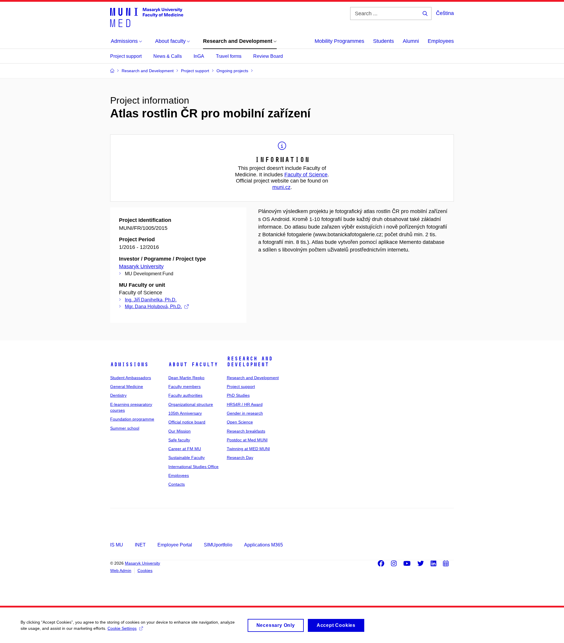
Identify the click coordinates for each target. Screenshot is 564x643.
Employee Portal (174, 544)
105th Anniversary (185, 413)
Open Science (240, 422)
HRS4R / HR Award (245, 404)
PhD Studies (238, 395)
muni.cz (281, 187)
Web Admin (120, 570)
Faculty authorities (185, 395)
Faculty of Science (306, 175)
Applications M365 (263, 544)
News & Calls (167, 56)
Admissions (129, 364)
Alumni (411, 41)
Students (383, 41)
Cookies (144, 570)
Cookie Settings (122, 628)
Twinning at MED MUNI (248, 448)
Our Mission (179, 431)
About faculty (193, 364)
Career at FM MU (184, 448)
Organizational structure (190, 404)
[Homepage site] (146, 17)
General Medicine (126, 386)
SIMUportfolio (218, 544)
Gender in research (245, 413)
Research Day (240, 457)
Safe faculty (179, 440)
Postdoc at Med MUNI (247, 440)
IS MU (116, 544)
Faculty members (184, 386)
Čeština (445, 13)
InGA (199, 56)
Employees (441, 41)
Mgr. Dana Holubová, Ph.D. (153, 306)
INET (140, 544)
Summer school (124, 428)
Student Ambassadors (130, 377)
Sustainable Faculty (186, 457)
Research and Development (250, 361)
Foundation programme (132, 419)
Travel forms (228, 56)
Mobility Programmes (339, 41)
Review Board (268, 56)
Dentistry (118, 395)
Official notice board (186, 422)
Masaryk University (141, 266)
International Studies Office (193, 466)
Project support (126, 56)
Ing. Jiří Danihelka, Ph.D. (151, 299)
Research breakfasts (246, 431)
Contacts (176, 484)
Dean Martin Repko (186, 377)
